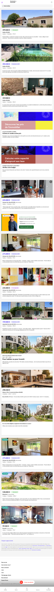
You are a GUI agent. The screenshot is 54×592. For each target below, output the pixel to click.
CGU (2, 570)
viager (6, 547)
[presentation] (2, 19)
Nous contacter (5, 567)
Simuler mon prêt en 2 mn (26, 227)
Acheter (5, 589)
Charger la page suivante (7, 540)
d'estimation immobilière (36, 549)
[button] (24, 26)
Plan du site (4, 562)
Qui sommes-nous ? (6, 565)
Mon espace (48, 589)
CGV (2, 572)
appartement (24, 548)
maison (20, 548)
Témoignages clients (6, 575)
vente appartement (41, 545)
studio (28, 548)
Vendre (16, 589)
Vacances (38, 589)
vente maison (35, 545)
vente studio (48, 545)
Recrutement (4, 577)
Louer (27, 589)
